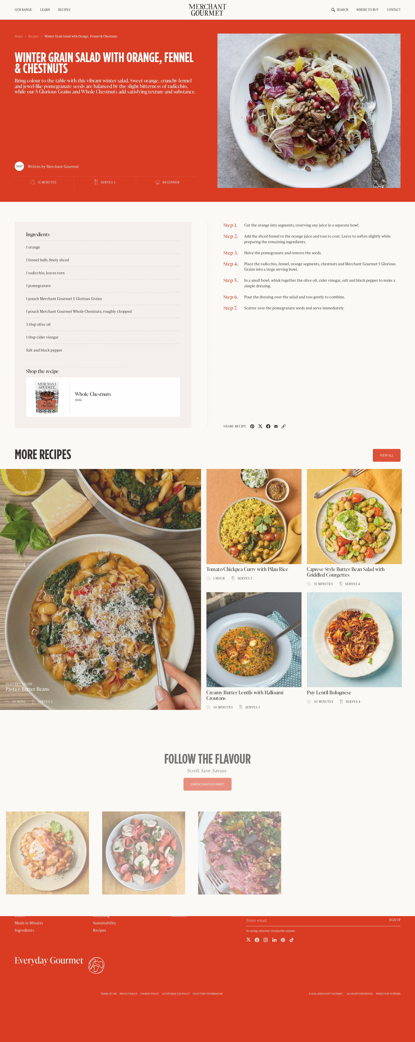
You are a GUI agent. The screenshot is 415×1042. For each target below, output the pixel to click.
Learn (45, 10)
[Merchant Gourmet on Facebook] (257, 940)
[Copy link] (283, 426)
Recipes (64, 10)
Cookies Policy (149, 993)
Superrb (395, 993)
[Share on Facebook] (268, 426)
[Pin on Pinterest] (252, 426)
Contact (394, 10)
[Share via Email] (276, 426)
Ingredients (24, 930)
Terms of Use (109, 993)
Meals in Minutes (29, 922)
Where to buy (367, 10)
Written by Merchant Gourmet (53, 166)
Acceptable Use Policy (176, 993)
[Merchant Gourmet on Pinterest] (283, 940)
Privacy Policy (129, 993)
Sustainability (104, 922)
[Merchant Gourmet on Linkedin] (274, 940)
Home (19, 36)
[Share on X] (260, 426)
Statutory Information (208, 993)
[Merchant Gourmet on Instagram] (265, 940)
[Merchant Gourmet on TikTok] (291, 940)
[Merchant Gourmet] (207, 10)
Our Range (23, 10)
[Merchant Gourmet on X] (248, 940)
